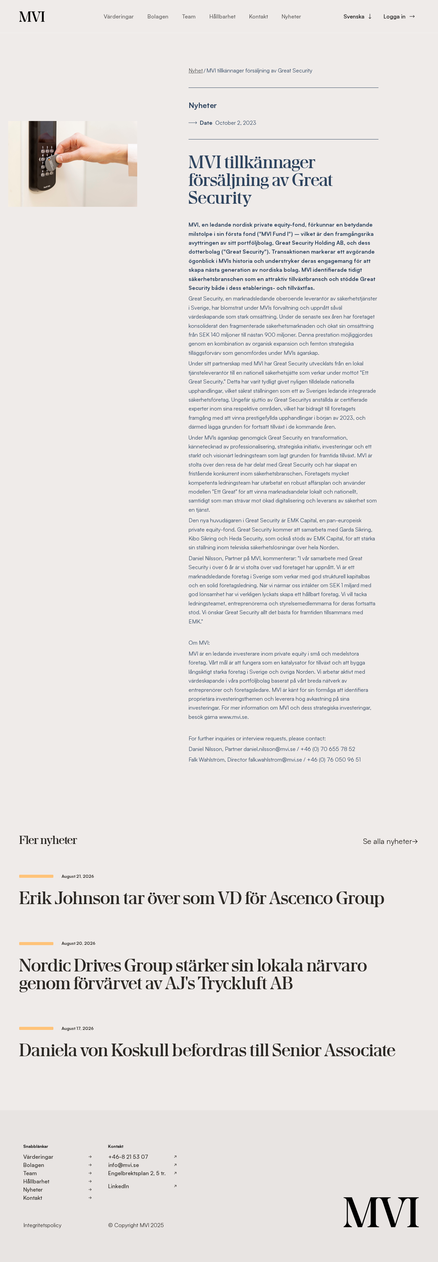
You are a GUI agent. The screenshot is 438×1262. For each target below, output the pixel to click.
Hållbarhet (222, 16)
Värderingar (119, 16)
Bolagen (157, 16)
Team (189, 16)
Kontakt (258, 16)
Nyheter (291, 16)
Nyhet (196, 70)
